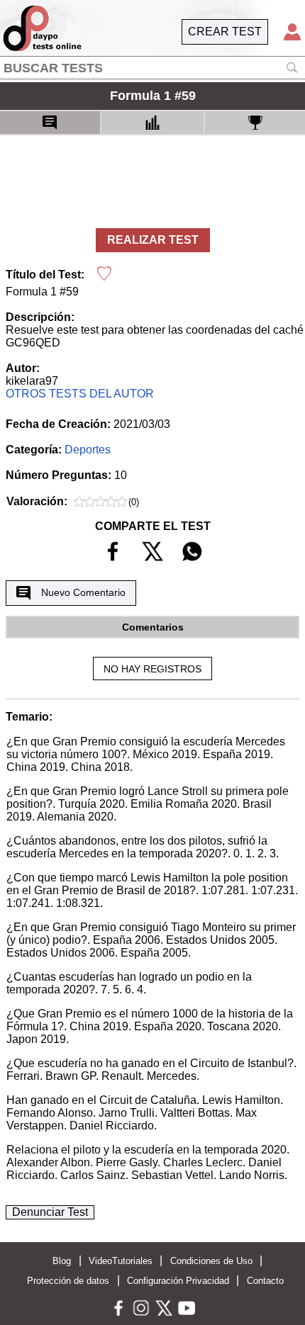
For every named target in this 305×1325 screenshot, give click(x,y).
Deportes (88, 450)
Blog (61, 1261)
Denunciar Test (50, 1212)
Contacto (265, 1280)
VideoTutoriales (120, 1261)
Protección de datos (68, 1280)
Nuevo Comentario (83, 592)
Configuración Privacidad (178, 1280)
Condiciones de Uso (211, 1261)
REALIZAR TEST (153, 240)
